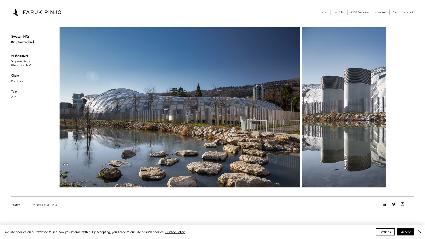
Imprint (16, 204)
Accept (406, 232)
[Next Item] (378, 107)
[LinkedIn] (384, 204)
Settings (385, 232)
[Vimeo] (393, 204)
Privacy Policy (175, 232)
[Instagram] (402, 204)
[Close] (419, 231)
